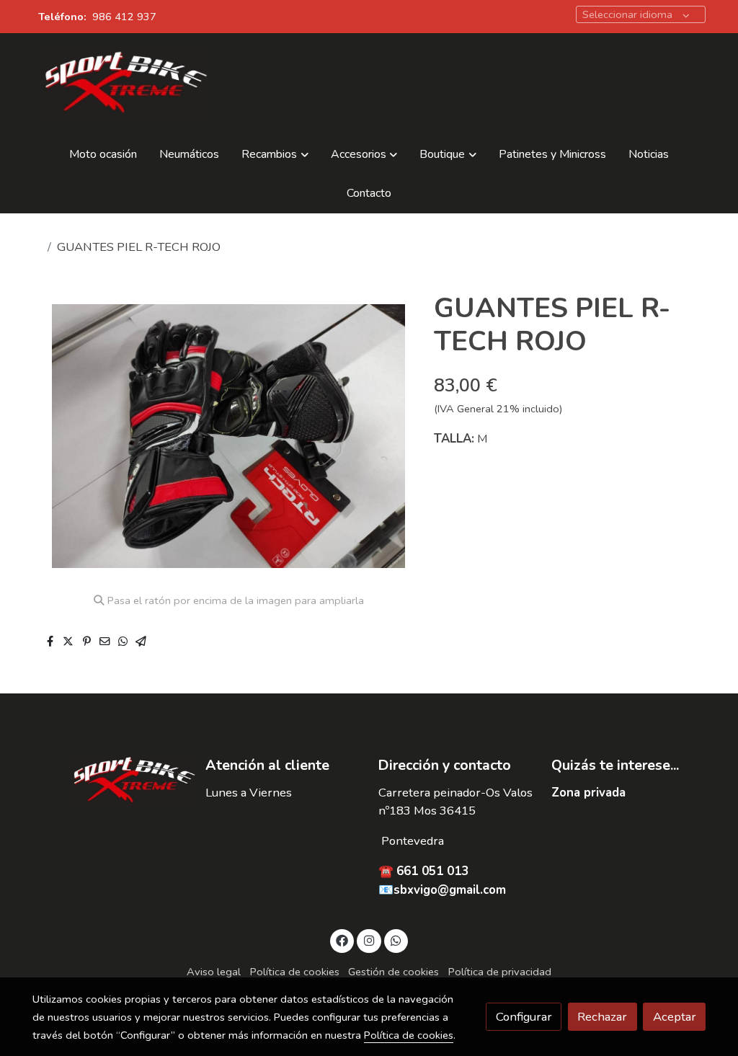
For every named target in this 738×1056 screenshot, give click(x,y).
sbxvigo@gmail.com (450, 890)
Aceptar (674, 1016)
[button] (275, 155)
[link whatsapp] (396, 939)
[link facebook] (342, 939)
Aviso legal (214, 971)
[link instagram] (369, 939)
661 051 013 (432, 871)
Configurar (524, 1016)
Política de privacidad (499, 971)
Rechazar (602, 1016)
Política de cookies (294, 971)
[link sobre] (109, 781)
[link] (124, 84)
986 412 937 (124, 16)
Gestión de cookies (393, 971)
